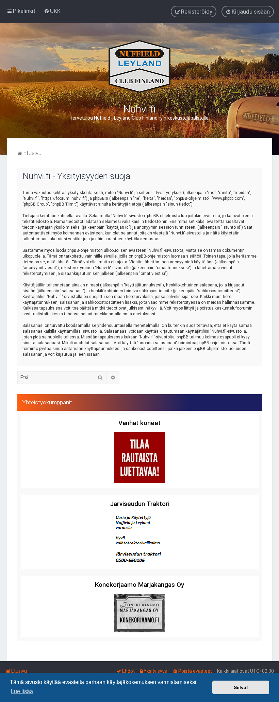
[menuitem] (52, 11)
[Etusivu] (139, 66)
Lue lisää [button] (22, 691)
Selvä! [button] (241, 687)
